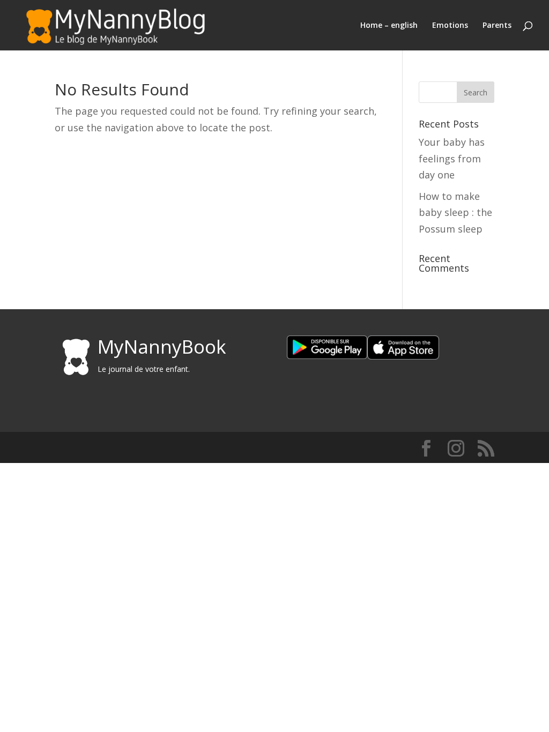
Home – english (389, 25)
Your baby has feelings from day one (452, 158)
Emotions (450, 25)
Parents (497, 25)
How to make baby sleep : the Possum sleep (455, 212)
